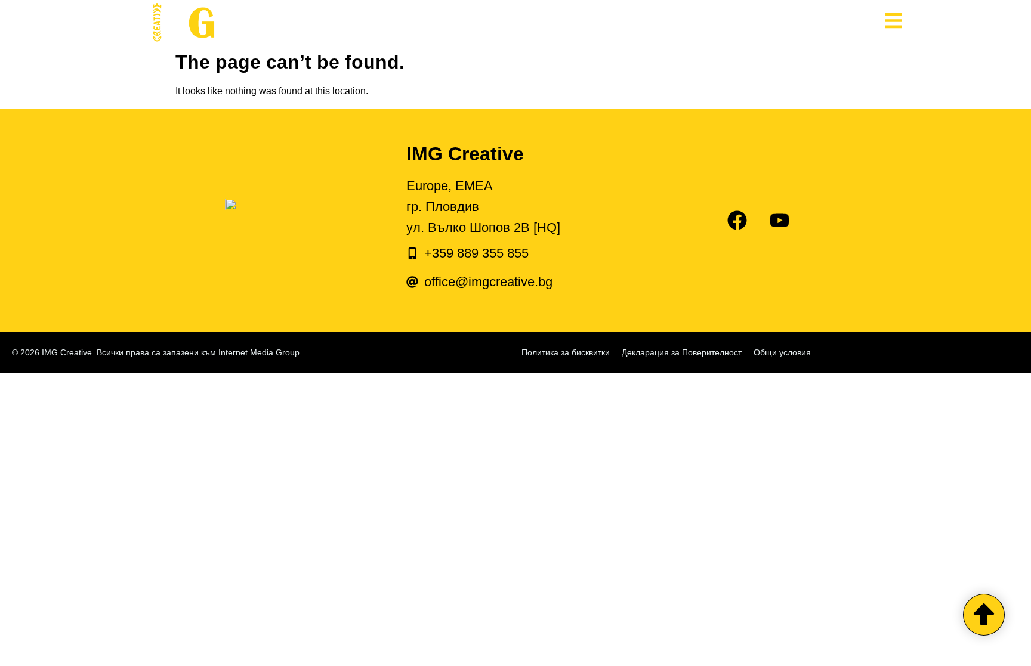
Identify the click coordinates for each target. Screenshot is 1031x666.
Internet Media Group (259, 352)
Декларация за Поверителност (682, 352)
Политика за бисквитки (565, 352)
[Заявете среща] (984, 615)
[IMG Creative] (277, 23)
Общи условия (782, 352)
